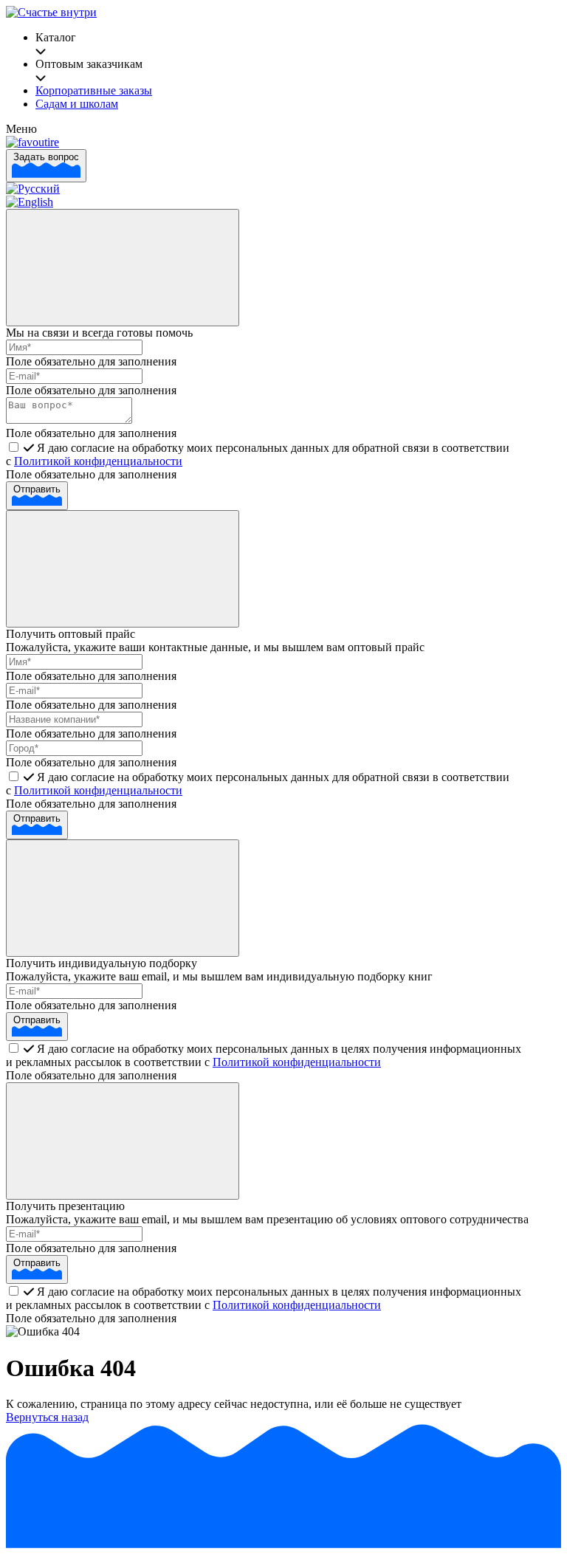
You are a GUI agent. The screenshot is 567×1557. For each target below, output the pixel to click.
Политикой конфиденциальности (98, 461)
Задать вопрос (46, 156)
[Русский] (33, 188)
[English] (29, 202)
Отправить (37, 489)
